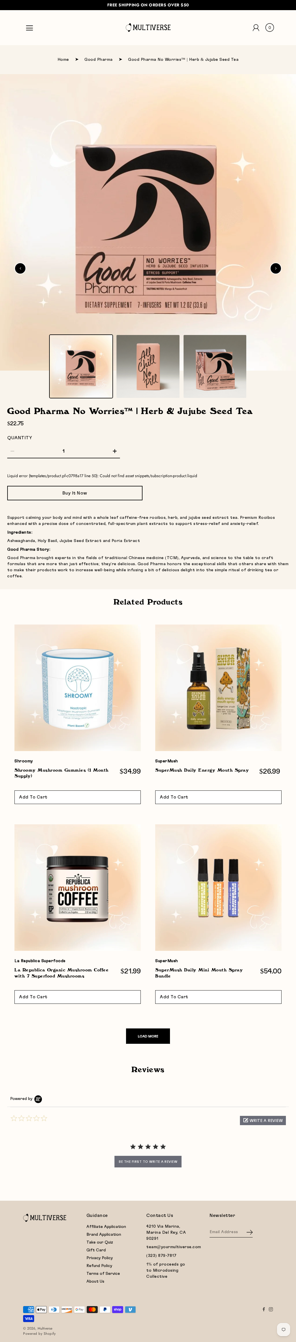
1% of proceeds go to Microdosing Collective (165, 1270)
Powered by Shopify (39, 1333)
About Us (95, 1281)
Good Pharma (98, 60)
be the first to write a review (148, 1161)
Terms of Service (103, 1274)
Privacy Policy (99, 1258)
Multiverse (45, 1328)
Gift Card (96, 1250)
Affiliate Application (106, 1227)
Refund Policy (99, 1266)
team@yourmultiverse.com (173, 1247)
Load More (148, 1036)
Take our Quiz (99, 1242)
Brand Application (103, 1235)
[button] (263, 1120)
